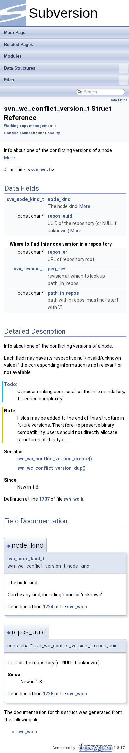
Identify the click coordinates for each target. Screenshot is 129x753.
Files (9, 80)
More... (11, 157)
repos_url (58, 252)
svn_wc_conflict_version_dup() (51, 468)
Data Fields (118, 100)
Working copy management (29, 126)
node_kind (59, 199)
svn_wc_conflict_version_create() (54, 458)
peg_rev (56, 268)
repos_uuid (60, 216)
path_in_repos (63, 293)
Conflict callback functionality (32, 133)
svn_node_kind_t (25, 199)
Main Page (14, 32)
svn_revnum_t (29, 268)
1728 (48, 693)
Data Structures (19, 68)
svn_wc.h (41, 169)
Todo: (10, 384)
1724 (48, 606)
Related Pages (18, 44)
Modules (13, 56)
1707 (44, 499)
